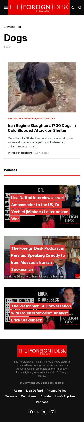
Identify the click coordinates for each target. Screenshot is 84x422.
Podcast (42, 402)
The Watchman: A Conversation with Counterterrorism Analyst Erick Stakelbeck (41, 313)
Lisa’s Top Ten (65, 396)
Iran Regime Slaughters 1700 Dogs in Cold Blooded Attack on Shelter (42, 128)
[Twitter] (44, 412)
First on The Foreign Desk (22, 118)
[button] (6, 7)
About (18, 390)
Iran (39, 118)
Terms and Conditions (21, 396)
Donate (45, 396)
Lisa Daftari (34, 390)
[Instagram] (52, 412)
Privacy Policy (56, 390)
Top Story (49, 118)
